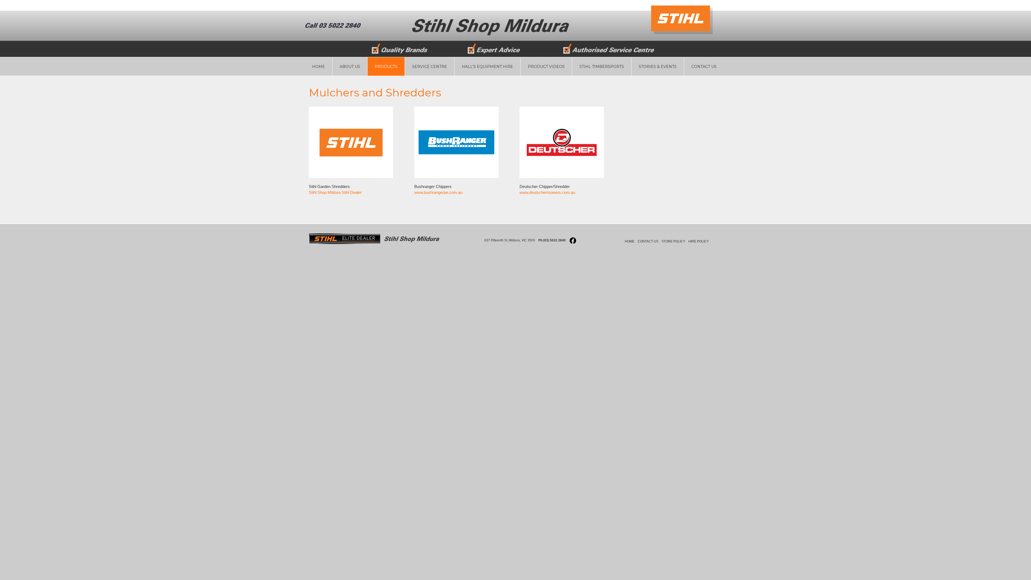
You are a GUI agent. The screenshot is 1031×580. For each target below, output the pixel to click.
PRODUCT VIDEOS (546, 66)
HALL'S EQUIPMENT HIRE (487, 66)
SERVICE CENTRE (429, 66)
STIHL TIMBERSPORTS (601, 66)
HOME (318, 66)
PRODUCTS (386, 66)
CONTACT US (704, 66)
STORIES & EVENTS (658, 66)
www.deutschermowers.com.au (547, 192)
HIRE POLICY (698, 241)
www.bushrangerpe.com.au (438, 192)
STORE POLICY (673, 241)
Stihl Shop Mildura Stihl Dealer (335, 192)
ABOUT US (350, 66)
